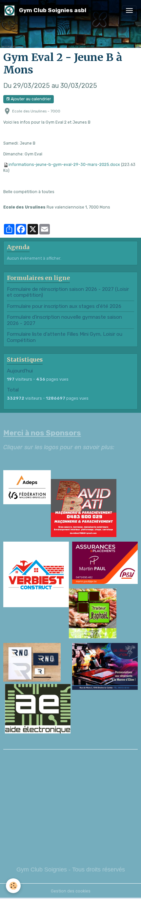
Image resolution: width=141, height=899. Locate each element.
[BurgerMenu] (129, 10)
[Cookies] (13, 885)
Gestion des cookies (71, 891)
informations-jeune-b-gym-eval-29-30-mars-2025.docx (64, 164)
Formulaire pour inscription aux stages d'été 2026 (64, 306)
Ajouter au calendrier (30, 99)
